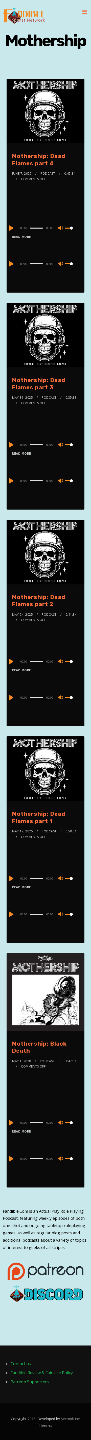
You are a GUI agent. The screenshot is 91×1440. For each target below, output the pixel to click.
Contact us (21, 1363)
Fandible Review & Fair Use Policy (42, 1372)
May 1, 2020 (21, 1061)
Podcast (47, 173)
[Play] (10, 228)
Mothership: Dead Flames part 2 (38, 601)
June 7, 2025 (22, 173)
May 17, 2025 (22, 831)
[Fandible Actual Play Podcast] (24, 16)
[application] (45, 228)
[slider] (72, 232)
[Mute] (60, 228)
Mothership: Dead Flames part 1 (38, 817)
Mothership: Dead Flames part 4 (38, 160)
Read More (21, 237)
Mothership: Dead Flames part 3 (38, 384)
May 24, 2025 (22, 614)
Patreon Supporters (30, 1382)
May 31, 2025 (22, 397)
